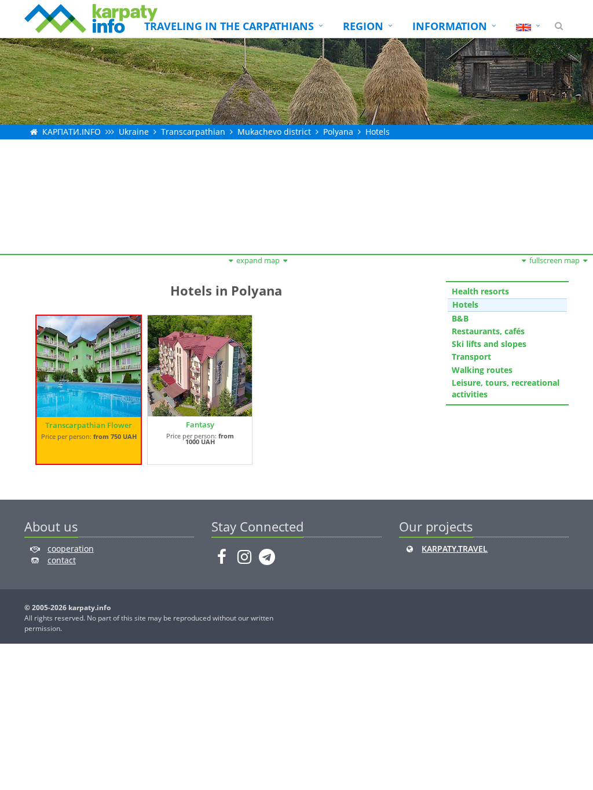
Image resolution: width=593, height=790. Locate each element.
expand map (258, 260)
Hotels (377, 131)
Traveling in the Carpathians (229, 26)
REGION (363, 26)
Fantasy (200, 424)
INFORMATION (449, 26)
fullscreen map (554, 260)
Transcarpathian (193, 131)
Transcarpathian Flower (88, 425)
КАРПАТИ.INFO (71, 131)
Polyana (338, 131)
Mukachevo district (274, 131)
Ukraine (134, 131)
